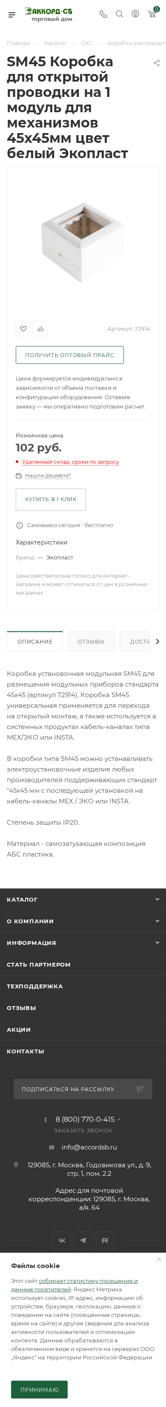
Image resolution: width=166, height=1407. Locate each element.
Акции (19, 1029)
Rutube (105, 1240)
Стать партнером (39, 964)
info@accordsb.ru (89, 1147)
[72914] (83, 242)
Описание (34, 641)
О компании (30, 921)
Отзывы (91, 641)
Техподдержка (35, 986)
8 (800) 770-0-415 (85, 1119)
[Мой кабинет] (135, 15)
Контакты (25, 1051)
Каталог (22, 899)
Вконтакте (61, 1240)
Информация (32, 942)
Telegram (83, 1240)
